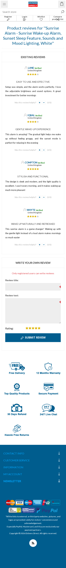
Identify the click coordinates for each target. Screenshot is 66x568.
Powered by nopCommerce (33, 536)
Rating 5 (39, 328)
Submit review (35, 337)
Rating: (9, 328)
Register (8, 16)
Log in (24, 16)
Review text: (12, 295)
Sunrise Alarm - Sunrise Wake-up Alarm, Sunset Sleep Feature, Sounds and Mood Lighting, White (33, 35)
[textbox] (29, 11)
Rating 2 (29, 328)
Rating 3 (33, 328)
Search (62, 11)
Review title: (12, 280)
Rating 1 (26, 328)
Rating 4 (36, 328)
